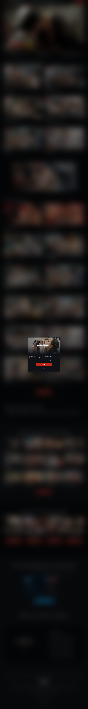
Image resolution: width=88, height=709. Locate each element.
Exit (44, 368)
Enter (44, 364)
